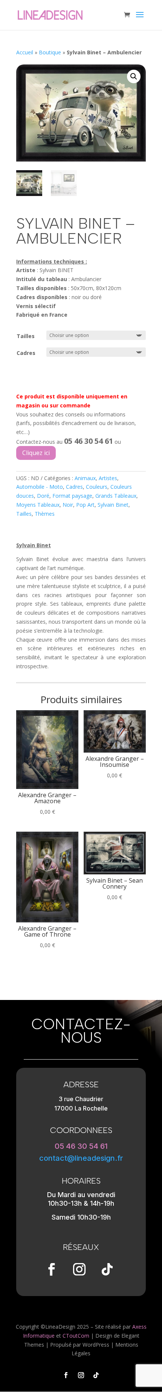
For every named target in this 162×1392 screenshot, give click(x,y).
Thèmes (45, 513)
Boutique (50, 52)
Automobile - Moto (39, 486)
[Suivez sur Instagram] (79, 1269)
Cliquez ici (36, 453)
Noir (68, 504)
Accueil (24, 52)
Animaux (85, 478)
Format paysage (72, 495)
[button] (134, 76)
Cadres (26, 352)
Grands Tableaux (115, 495)
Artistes (108, 478)
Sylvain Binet (113, 504)
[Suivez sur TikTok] (107, 1269)
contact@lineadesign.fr (81, 1158)
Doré (43, 495)
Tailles (26, 336)
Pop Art (85, 504)
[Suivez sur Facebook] (51, 1269)
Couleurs (96, 486)
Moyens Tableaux (38, 504)
